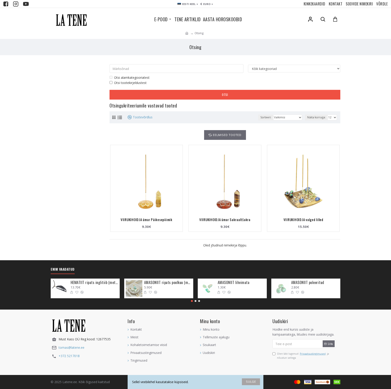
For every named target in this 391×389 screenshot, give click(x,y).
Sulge (251, 381)
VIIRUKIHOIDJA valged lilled (303, 219)
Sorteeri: (265, 117)
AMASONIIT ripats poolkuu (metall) (168, 282)
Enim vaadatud (63, 269)
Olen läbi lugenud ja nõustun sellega (303, 355)
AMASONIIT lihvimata (234, 282)
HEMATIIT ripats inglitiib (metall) (94, 282)
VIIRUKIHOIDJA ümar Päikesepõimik (146, 219)
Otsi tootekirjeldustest (130, 83)
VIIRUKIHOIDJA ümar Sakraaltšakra (224, 219)
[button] (192, 301)
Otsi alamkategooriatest (132, 77)
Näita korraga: (316, 117)
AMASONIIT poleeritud (307, 282)
